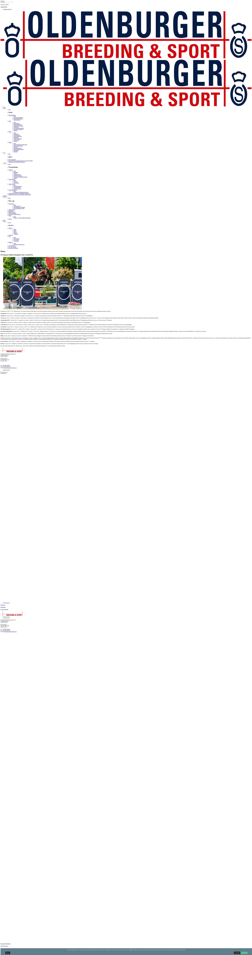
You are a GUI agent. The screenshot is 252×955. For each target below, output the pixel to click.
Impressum (3, 605)
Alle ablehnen (237, 952)
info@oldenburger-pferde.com (10, 367)
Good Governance (4, 609)
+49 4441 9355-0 (6, 365)
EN (11, 9)
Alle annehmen (244, 952)
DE (6, 7)
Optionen (7, 952)
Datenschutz (3, 607)
